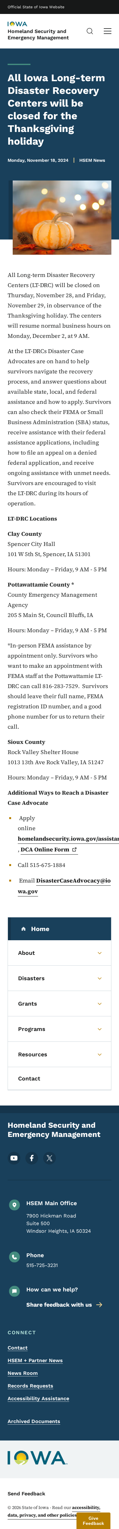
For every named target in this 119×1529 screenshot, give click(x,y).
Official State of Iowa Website (36, 7)
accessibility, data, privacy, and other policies (54, 1511)
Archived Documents (34, 1421)
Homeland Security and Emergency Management (38, 34)
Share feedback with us (59, 1304)
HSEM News (92, 160)
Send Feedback (26, 1494)
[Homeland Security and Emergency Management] (23, 24)
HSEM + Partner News (35, 1360)
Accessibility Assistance (38, 1398)
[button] (93, 1521)
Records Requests (30, 1386)
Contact (18, 1348)
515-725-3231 (42, 1265)
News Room (23, 1373)
